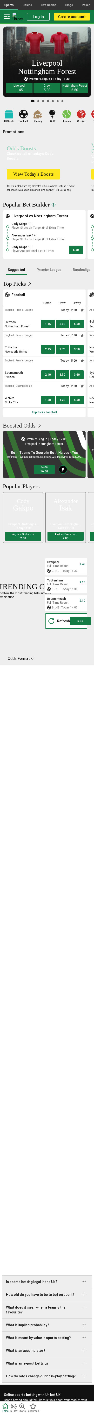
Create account (72, 16)
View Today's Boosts (33, 174)
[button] (19, 88)
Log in (38, 16)
